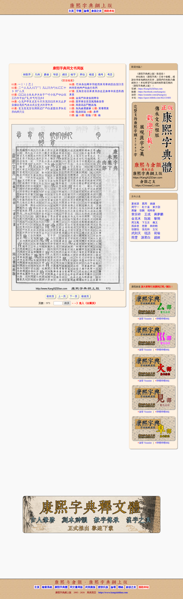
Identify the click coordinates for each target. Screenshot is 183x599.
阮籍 (147, 218)
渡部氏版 (103, 587)
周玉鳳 (135, 222)
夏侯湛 (135, 203)
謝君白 (146, 237)
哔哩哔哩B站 (162, 318)
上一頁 (62, 296)
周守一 (135, 207)
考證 (109, 74)
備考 (100, 74)
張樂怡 (135, 229)
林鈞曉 (154, 225)
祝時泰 (151, 210)
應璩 (134, 210)
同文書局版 (76, 587)
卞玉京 (146, 222)
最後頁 (85, 296)
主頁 (71, 10)
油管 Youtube (145, 318)
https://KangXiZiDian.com (150, 89)
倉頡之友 (96, 10)
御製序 (27, 74)
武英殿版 (90, 587)
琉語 (147, 233)
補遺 (91, 74)
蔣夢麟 (158, 214)
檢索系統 (47, 587)
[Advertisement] (91, 40)
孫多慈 (135, 225)
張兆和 (146, 229)
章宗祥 (136, 214)
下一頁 (73, 296)
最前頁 (50, 296)
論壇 (86, 10)
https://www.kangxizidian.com (113, 592)
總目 (64, 74)
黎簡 (157, 218)
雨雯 (134, 237)
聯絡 (120, 587)
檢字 (73, 74)
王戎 (147, 214)
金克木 (136, 218)
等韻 (55, 74)
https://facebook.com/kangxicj (151, 92)
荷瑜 (157, 233)
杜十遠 (146, 207)
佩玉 (155, 222)
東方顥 (156, 207)
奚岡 (144, 203)
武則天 (136, 233)
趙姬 (157, 237)
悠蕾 (144, 225)
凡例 (37, 74)
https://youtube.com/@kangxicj (152, 95)
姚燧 (152, 203)
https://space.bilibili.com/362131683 (154, 98)
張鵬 (142, 210)
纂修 (46, 74)
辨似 (82, 74)
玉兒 (155, 229)
